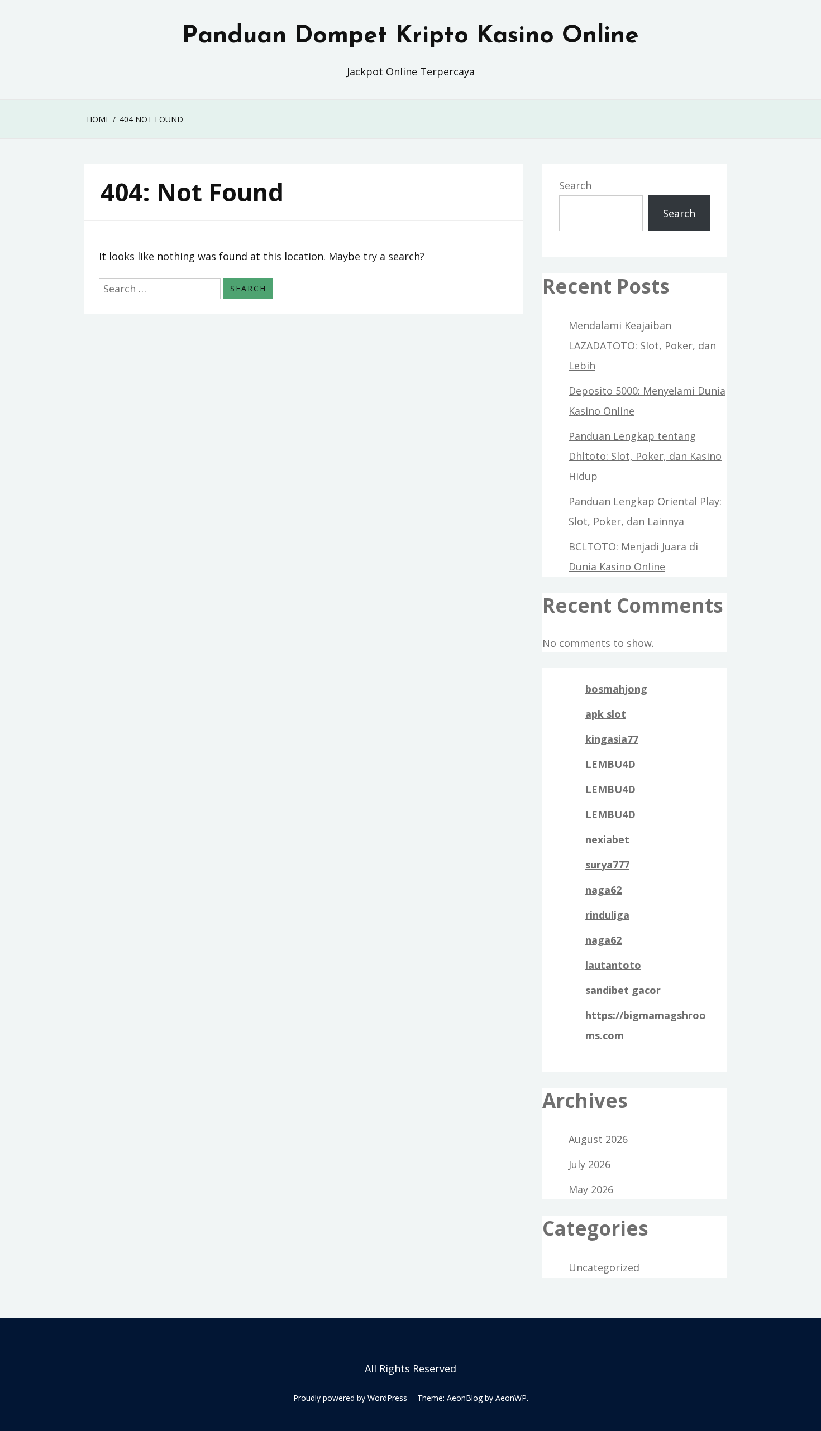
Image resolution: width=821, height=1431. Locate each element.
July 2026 (589, 1164)
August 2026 (598, 1139)
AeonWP (511, 1397)
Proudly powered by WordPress (350, 1397)
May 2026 (591, 1189)
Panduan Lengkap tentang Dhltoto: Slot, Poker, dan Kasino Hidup (645, 456)
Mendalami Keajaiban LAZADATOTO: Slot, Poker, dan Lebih (642, 345)
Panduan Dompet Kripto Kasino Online (410, 36)
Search (575, 185)
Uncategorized (604, 1267)
